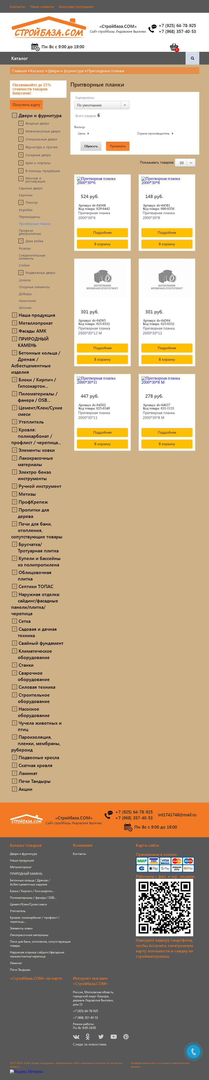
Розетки (25, 248)
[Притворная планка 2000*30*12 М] (102, 283)
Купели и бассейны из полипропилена (39, 561)
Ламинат (28, 773)
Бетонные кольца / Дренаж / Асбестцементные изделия (35, 362)
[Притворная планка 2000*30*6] (102, 183)
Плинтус (31, 202)
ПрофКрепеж (33, 502)
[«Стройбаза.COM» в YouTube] (114, 1037)
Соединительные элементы (32, 257)
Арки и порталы (37, 162)
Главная (19, 70)
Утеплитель (31, 421)
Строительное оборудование (34, 697)
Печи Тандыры (35, 781)
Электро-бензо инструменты (34, 475)
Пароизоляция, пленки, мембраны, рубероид (35, 743)
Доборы (25, 293)
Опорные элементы (34, 286)
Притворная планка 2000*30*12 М (94, 330)
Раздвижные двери (40, 272)
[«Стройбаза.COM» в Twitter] (101, 1037)
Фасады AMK (32, 330)
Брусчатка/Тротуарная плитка (38, 547)
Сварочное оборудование (34, 676)
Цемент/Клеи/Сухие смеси (40, 410)
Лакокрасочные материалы (35, 461)
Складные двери (38, 154)
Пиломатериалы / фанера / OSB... (37, 396)
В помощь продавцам (42, 170)
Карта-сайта (147, 845)
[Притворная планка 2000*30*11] (102, 383)
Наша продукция (37, 315)
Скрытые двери (31, 188)
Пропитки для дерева (33, 512)
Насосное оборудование (34, 712)
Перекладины (29, 216)
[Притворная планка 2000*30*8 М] (166, 383)
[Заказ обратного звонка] (152, 29)
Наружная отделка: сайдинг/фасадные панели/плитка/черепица (35, 603)
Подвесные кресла (39, 757)
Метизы (27, 494)
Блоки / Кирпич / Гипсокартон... (37, 382)
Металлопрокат (36, 323)
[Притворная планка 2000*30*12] (166, 283)
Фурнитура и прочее (41, 147)
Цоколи (25, 280)
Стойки (24, 265)
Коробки (26, 209)
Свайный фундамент (41, 643)
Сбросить (91, 146)
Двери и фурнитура (40, 115)
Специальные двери (41, 139)
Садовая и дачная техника (37, 632)
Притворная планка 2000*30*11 (94, 415)
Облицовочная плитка (34, 575)
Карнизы (26, 195)
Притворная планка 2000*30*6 (94, 215)
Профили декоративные (30, 232)
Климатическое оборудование (35, 654)
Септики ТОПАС (36, 586)
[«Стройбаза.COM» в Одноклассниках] (87, 1037)
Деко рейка (34, 240)
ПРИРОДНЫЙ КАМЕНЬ (33, 341)
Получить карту (26, 105)
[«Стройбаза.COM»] (49, 41)
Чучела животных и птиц (40, 726)
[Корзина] (174, 47)
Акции (25, 789)
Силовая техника (37, 687)
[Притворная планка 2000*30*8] (166, 183)
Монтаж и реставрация (35, 180)
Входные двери (37, 123)
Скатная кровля (36, 765)
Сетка (25, 621)
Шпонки (25, 307)
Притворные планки (35, 223)
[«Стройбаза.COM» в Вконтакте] (76, 1037)
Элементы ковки (37, 450)
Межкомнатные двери (42, 131)
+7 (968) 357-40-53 (85, 1018)
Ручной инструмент (40, 486)
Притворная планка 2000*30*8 (159, 215)
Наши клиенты (42, 6)
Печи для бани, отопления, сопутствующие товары (36, 530)
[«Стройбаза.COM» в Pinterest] (126, 1037)
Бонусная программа (76, 6)
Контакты (17, 6)
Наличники (27, 300)
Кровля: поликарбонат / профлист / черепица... (36, 435)
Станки (26, 665)
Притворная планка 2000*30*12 (159, 330)
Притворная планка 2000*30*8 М (159, 415)
